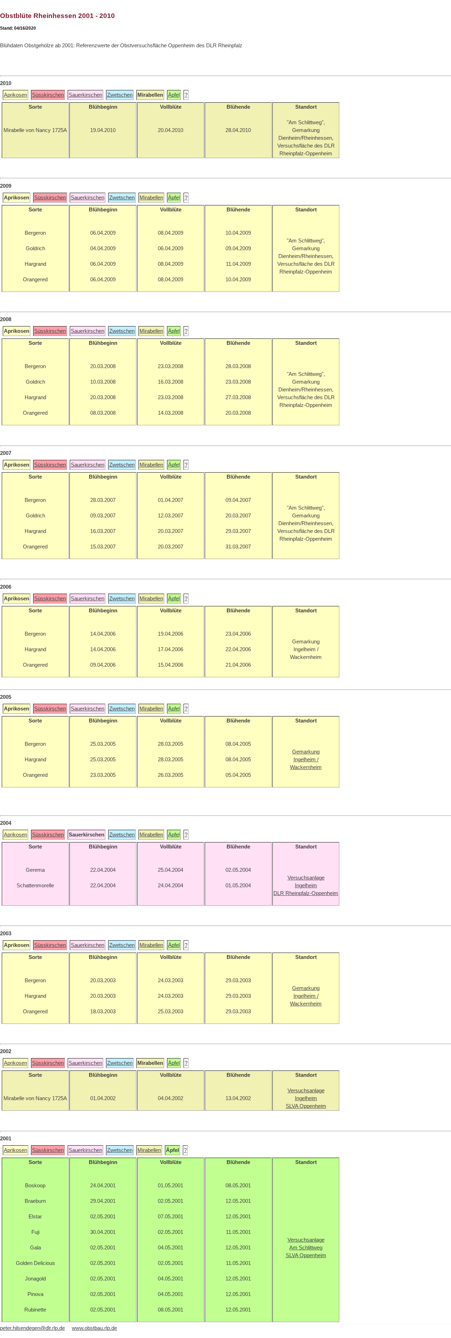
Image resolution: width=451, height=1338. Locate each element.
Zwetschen (119, 95)
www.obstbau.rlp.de (94, 1328)
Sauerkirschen (85, 95)
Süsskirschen (48, 95)
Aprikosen (15, 95)
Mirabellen (151, 197)
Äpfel (174, 95)
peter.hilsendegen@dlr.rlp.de (32, 1328)
